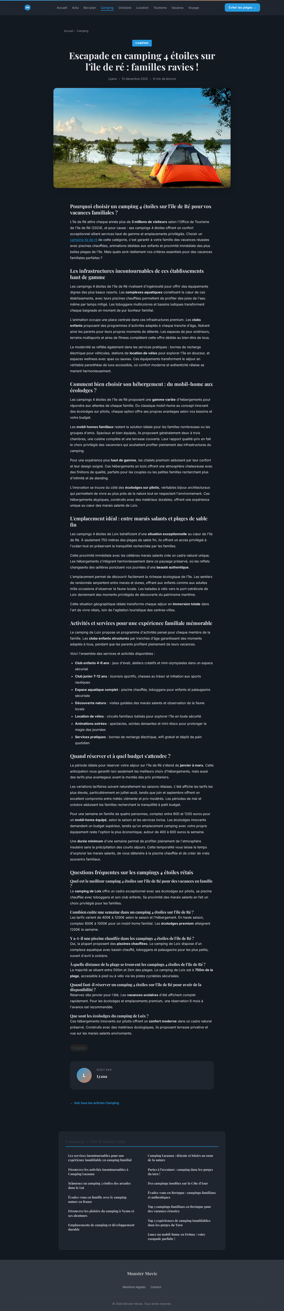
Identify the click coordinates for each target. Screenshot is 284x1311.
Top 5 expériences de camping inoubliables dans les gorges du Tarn (179, 1222)
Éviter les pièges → (242, 7)
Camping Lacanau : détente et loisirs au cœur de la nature (180, 1157)
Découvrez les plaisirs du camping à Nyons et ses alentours (101, 1213)
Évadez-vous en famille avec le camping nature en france (97, 1199)
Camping (107, 7)
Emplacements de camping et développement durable (101, 1227)
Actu (75, 7)
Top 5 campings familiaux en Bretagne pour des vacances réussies (179, 1209)
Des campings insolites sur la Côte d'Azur (178, 1183)
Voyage (193, 7)
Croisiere (125, 7)
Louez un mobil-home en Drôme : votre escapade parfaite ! (176, 1236)
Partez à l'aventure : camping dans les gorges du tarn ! (180, 1171)
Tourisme (160, 7)
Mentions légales (134, 1287)
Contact (156, 1287)
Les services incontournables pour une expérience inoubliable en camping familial (100, 1157)
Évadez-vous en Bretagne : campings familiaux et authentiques (182, 1195)
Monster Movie (142, 1273)
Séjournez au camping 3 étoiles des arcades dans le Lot (99, 1185)
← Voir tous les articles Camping (94, 1103)
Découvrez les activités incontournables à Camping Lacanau (98, 1171)
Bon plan (90, 7)
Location (142, 7)
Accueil (62, 7)
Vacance (177, 7)
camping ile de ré (83, 240)
